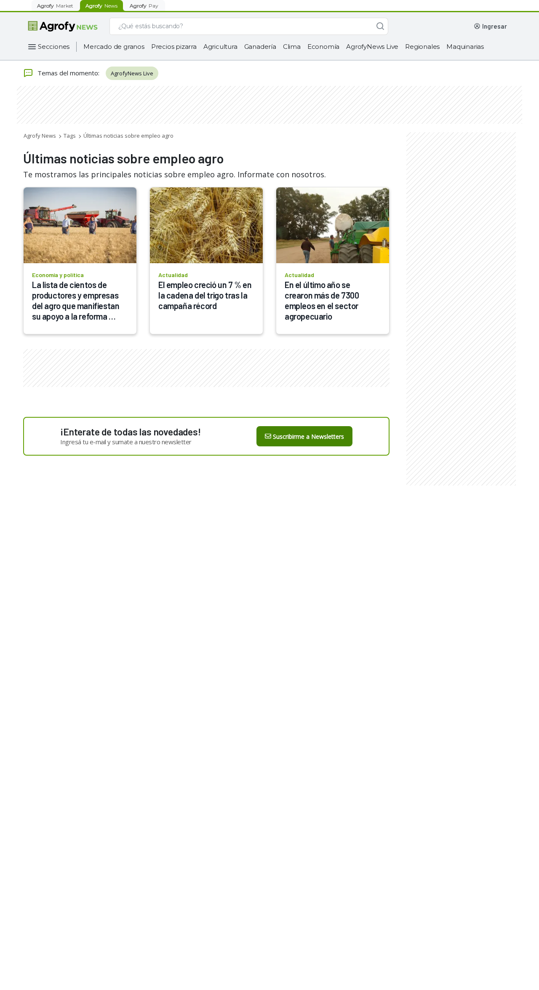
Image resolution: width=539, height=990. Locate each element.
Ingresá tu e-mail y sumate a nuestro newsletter (126, 442)
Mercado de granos (113, 47)
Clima (292, 47)
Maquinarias (465, 47)
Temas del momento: (68, 73)
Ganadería (260, 47)
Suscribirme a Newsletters (308, 436)
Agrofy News (40, 135)
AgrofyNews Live (372, 47)
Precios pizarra (174, 47)
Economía (323, 47)
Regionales (422, 47)
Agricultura (220, 47)
